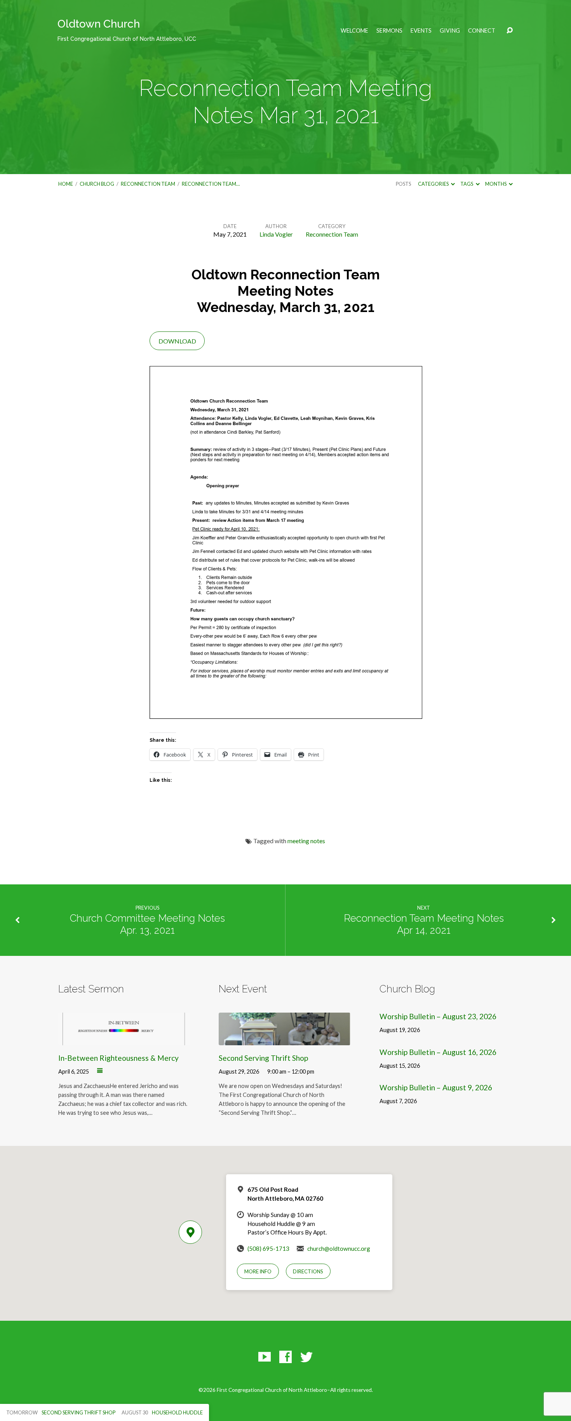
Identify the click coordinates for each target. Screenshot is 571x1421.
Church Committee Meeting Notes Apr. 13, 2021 (147, 924)
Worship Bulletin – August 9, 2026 (436, 1087)
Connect (481, 30)
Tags (467, 184)
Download (177, 341)
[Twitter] (306, 1357)
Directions (308, 1271)
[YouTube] (264, 1357)
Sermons (389, 30)
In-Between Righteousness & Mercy (118, 1057)
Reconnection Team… (211, 184)
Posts (403, 184)
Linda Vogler (276, 234)
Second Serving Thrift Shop (263, 1057)
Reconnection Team (148, 184)
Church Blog (97, 184)
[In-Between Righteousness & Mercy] (124, 1039)
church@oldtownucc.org (338, 1248)
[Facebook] (285, 1357)
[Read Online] (100, 1071)
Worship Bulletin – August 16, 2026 (438, 1052)
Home (65, 184)
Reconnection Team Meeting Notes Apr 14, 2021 (424, 924)
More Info (258, 1271)
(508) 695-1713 (268, 1248)
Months (496, 184)
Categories (433, 184)
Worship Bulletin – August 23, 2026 (438, 1016)
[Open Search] (510, 31)
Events (421, 30)
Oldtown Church (126, 29)
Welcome (354, 30)
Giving (450, 30)
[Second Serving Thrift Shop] (284, 1039)
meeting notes (306, 840)
